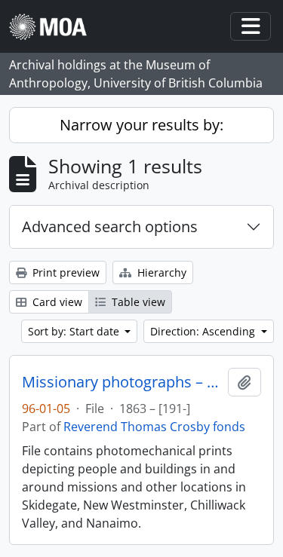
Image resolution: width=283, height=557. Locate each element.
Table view (137, 302)
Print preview (64, 272)
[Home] (54, 27)
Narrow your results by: (141, 125)
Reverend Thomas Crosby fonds (154, 426)
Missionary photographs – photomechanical (122, 382)
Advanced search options (110, 226)
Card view (55, 302)
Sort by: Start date (75, 331)
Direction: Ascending (204, 331)
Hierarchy (160, 272)
